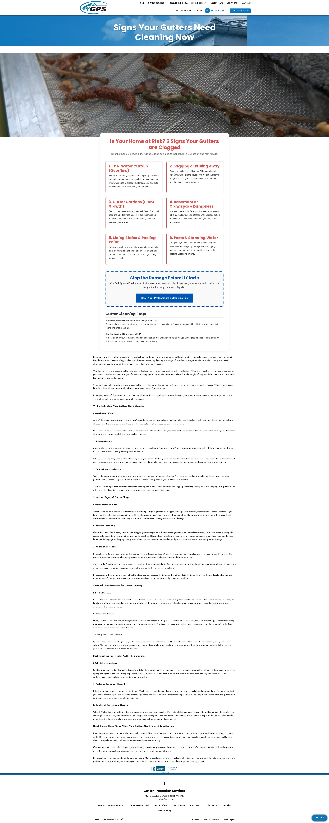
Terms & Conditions (211, 820)
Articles (246, 3)
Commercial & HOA (179, 3)
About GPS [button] (232, 3)
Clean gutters (100, 624)
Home (141, 3)
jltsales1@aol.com (164, 799)
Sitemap (195, 820)
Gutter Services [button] (156, 3)
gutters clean (112, 357)
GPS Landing (164, 811)
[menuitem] (141, 3)
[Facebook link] (164, 784)
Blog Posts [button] (212, 805)
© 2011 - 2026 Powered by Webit (109, 820)
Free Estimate (216, 3)
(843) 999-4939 (219, 11)
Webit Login (229, 820)
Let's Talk (319, 818)
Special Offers (198, 3)
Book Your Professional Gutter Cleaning (164, 298)
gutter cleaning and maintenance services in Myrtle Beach (130, 758)
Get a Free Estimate (240, 11)
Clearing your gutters (173, 600)
